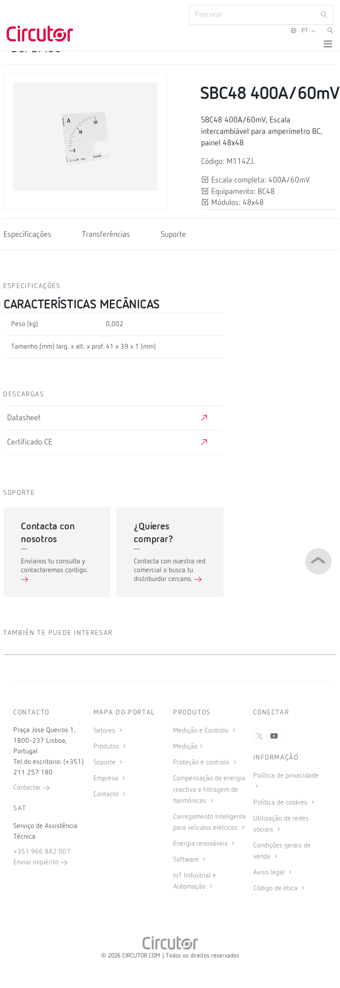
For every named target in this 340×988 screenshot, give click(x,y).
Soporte (105, 762)
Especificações (27, 235)
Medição (185, 746)
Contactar (27, 787)
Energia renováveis (201, 843)
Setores (105, 730)
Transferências (106, 235)
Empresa (106, 778)
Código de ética (276, 888)
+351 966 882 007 (41, 851)
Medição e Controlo (201, 730)
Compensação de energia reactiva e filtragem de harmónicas (209, 789)
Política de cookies (281, 802)
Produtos (107, 746)
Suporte (173, 235)
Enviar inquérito (36, 862)
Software (187, 859)
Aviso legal (269, 872)
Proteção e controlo (202, 762)
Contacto (106, 794)
